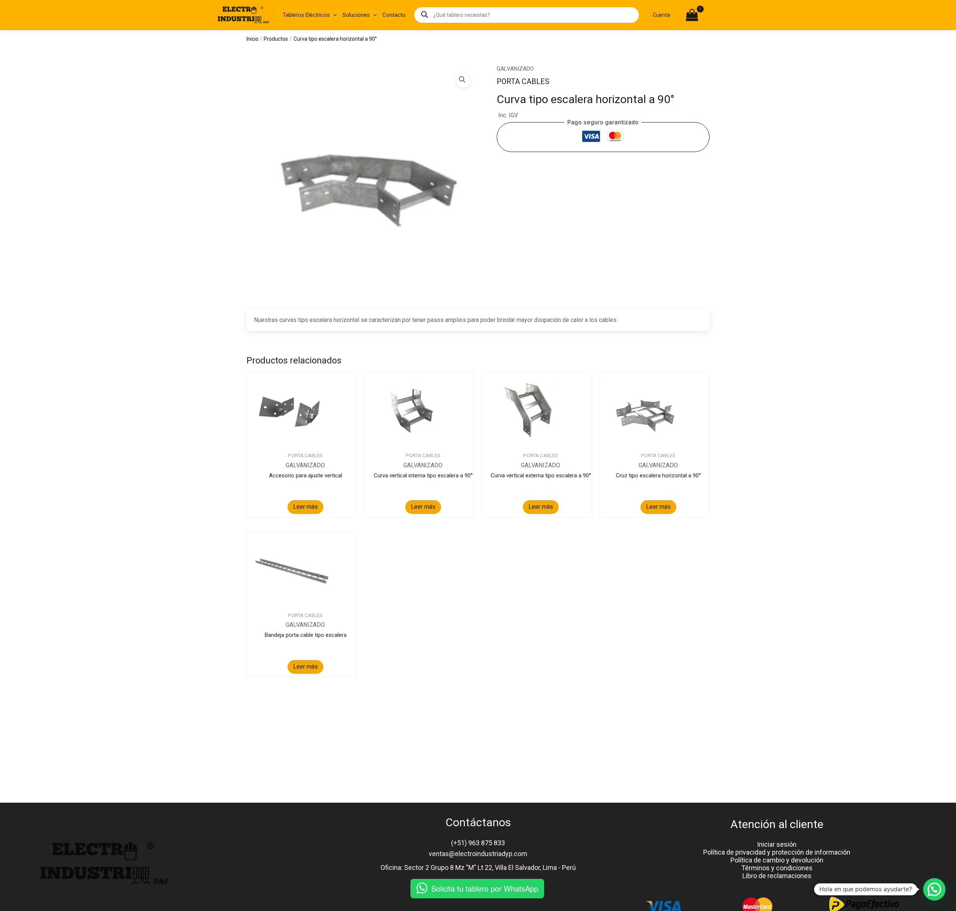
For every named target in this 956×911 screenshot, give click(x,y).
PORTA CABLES (523, 81)
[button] (463, 80)
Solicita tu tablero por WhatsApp (484, 888)
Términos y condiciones (777, 868)
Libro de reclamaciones (776, 876)
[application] (333, 15)
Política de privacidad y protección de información (776, 852)
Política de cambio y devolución (776, 860)
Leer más (305, 506)
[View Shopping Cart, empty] (711, 15)
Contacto (394, 15)
